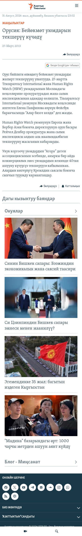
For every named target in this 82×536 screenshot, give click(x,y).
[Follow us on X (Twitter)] (14, 487)
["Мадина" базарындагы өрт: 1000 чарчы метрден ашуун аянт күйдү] (41, 415)
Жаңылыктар (13, 23)
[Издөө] (56, 531)
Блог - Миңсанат (22, 462)
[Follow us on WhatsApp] (67, 487)
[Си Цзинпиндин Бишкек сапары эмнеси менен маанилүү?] (41, 297)
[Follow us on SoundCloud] (50, 487)
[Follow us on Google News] (41, 487)
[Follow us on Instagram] (59, 487)
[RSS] (6, 496)
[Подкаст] (14, 496)
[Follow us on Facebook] (6, 487)
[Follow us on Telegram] (32, 487)
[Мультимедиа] (25, 531)
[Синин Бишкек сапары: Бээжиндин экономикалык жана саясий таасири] (41, 238)
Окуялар (14, 211)
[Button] (71, 54)
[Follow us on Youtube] (23, 487)
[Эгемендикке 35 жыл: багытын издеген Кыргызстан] (41, 356)
